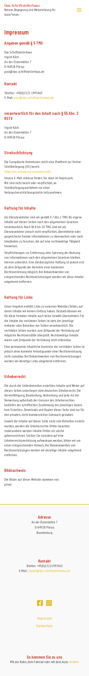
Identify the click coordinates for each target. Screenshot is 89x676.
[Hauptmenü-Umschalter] (79, 9)
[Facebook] (40, 603)
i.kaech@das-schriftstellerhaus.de (49, 571)
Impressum (44, 618)
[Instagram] (49, 603)
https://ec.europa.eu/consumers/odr (27, 171)
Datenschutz (44, 625)
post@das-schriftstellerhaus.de (34, 97)
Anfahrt (74, 662)
